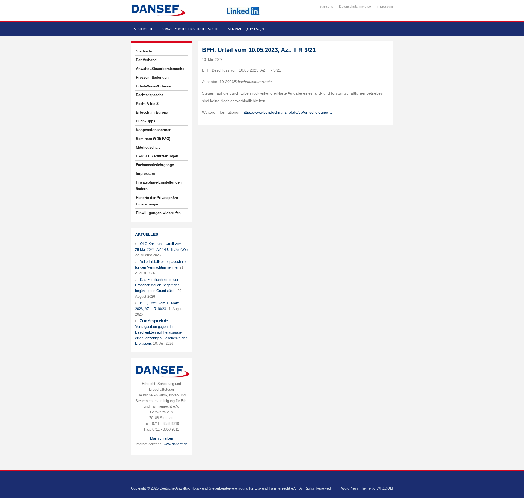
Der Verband (146, 60)
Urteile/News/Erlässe (153, 86)
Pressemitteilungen (152, 77)
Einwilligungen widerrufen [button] (158, 213)
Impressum (385, 6)
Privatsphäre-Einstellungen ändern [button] (159, 185)
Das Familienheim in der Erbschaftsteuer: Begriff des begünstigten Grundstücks (157, 285)
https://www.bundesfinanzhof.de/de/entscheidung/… (287, 112)
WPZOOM (385, 488)
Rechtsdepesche (149, 95)
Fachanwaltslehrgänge (155, 165)
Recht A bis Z (147, 104)
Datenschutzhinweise (355, 6)
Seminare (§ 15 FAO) (246, 29)
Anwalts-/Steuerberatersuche (190, 29)
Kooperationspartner (153, 130)
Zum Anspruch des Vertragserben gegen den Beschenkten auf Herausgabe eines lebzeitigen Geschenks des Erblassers (161, 332)
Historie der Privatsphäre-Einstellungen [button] (157, 201)
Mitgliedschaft (148, 147)
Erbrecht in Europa (152, 112)
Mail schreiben (161, 438)
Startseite (326, 6)
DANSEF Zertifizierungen (157, 156)
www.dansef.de (175, 444)
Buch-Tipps (145, 121)
